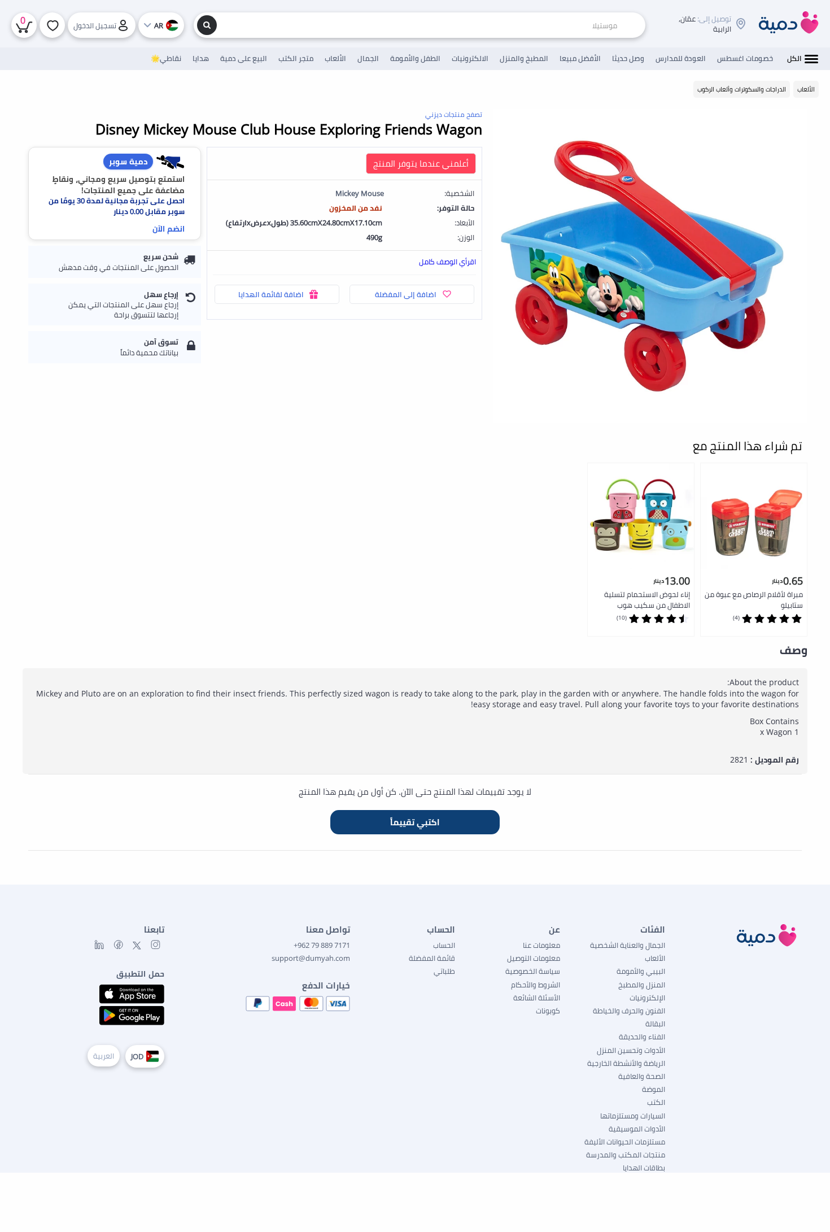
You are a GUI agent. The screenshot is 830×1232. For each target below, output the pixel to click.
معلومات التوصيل (533, 958)
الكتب (656, 1102)
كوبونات (548, 1010)
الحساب (444, 945)
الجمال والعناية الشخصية (627, 945)
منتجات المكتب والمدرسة (625, 1155)
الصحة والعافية (641, 1076)
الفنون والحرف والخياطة (629, 1010)
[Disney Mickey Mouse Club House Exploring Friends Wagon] (650, 266)
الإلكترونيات (647, 997)
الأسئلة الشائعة (536, 997)
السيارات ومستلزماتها (632, 1116)
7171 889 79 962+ (322, 945)
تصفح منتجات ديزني (453, 114)
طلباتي (444, 971)
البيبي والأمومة (641, 971)
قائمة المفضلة (432, 958)
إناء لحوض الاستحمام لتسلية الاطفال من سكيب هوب (647, 599)
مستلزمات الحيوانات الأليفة (624, 1142)
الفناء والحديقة (642, 1036)
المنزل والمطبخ (641, 984)
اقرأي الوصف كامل (447, 261)
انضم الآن (168, 228)
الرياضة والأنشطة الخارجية (626, 1063)
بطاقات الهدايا (644, 1168)
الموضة (653, 1089)
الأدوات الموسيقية (637, 1129)
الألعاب (655, 958)
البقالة (655, 1023)
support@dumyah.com (311, 958)
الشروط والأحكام (535, 984)
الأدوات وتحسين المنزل (631, 1050)
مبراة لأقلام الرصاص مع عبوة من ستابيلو (754, 599)
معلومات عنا (541, 945)
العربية (103, 1056)
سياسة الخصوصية (532, 971)
